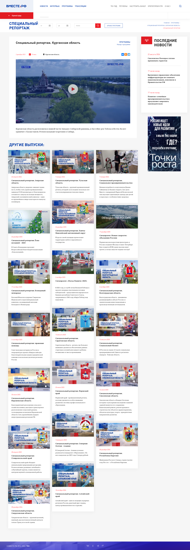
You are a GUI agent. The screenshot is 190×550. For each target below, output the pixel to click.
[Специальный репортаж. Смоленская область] (117, 374)
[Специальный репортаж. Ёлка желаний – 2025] (29, 221)
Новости (44, 6)
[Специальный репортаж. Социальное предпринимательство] (117, 162)
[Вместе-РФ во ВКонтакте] (171, 15)
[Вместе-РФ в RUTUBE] (182, 15)
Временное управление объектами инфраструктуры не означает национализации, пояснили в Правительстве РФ (164, 78)
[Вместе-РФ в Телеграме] (179, 15)
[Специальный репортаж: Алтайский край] (73, 475)
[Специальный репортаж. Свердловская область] (29, 492)
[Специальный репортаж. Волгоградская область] (117, 272)
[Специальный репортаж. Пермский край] (73, 372)
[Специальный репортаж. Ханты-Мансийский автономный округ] (73, 212)
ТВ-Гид (114, 6)
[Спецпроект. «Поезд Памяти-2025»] (73, 262)
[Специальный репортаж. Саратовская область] (73, 319)
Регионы (123, 6)
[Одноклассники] (125, 54)
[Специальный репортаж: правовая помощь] (29, 324)
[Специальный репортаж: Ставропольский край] (29, 437)
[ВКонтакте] (122, 54)
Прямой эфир (16, 15)
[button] (180, 6)
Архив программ (113, 26)
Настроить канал (138, 6)
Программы (67, 6)
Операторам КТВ (155, 6)
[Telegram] (129, 54)
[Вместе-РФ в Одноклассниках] (175, 15)
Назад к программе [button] (123, 44)
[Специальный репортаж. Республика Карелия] (117, 434)
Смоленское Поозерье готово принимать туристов (161, 59)
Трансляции (80, 6)
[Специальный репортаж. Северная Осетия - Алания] (73, 425)
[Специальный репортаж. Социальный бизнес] (117, 324)
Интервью (55, 6)
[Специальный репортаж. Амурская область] (29, 162)
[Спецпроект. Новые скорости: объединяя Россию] (117, 217)
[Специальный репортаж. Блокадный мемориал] (29, 272)
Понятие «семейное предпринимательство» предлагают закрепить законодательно (159, 100)
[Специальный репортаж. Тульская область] (73, 162)
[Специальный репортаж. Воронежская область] (29, 379)
